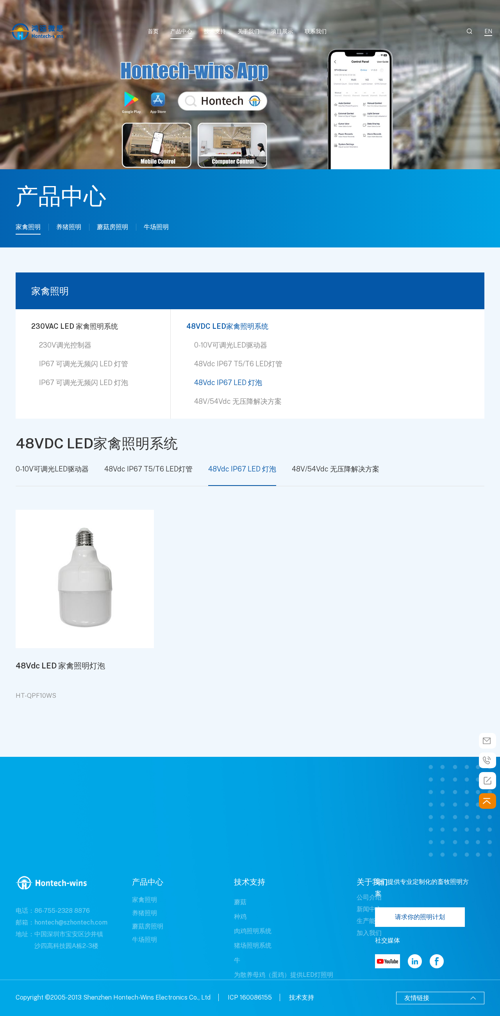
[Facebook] (437, 961)
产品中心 (181, 31)
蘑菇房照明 (112, 227)
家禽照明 (28, 227)
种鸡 (240, 916)
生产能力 (369, 921)
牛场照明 (156, 227)
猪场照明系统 (252, 945)
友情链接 (440, 998)
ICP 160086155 (250, 997)
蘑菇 (240, 902)
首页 (153, 31)
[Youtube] (387, 961)
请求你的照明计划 (420, 917)
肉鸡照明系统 (252, 931)
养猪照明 (68, 227)
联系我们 (316, 31)
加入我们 (369, 933)
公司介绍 (369, 897)
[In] (415, 961)
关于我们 (248, 31)
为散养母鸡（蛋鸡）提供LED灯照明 (283, 974)
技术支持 (215, 31)
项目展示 (282, 31)
